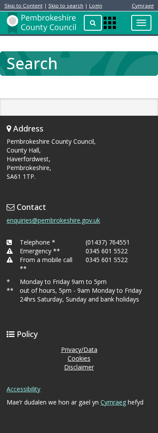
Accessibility (23, 389)
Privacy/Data (79, 349)
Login (95, 5)
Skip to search (65, 5)
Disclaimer (79, 367)
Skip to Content (23, 5)
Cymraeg (143, 5)
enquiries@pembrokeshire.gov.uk (53, 220)
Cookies (79, 358)
